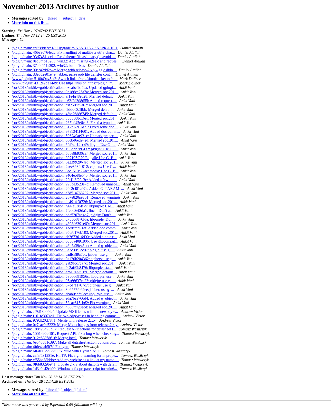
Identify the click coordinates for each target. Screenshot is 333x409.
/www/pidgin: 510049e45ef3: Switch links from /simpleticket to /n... (65, 79)
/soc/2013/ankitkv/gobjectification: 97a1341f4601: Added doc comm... (66, 131)
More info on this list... (30, 22)
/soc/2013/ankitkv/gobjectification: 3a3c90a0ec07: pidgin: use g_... (63, 250)
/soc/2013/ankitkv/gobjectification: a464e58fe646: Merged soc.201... (65, 175)
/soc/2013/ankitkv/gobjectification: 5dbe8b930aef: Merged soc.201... (65, 153)
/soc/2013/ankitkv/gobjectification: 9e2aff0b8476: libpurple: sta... (62, 268)
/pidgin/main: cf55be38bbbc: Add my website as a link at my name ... (65, 360)
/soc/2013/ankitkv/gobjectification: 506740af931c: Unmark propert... (65, 136)
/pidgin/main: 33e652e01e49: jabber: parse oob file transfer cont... (63, 74)
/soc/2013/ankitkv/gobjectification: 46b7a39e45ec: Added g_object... (65, 246)
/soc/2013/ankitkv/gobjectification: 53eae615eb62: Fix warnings (61, 303)
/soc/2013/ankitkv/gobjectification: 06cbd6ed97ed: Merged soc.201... (65, 140)
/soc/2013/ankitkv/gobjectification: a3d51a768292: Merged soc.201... (65, 193)
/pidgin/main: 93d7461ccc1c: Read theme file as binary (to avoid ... (64, 57)
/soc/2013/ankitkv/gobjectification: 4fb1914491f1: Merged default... (64, 272)
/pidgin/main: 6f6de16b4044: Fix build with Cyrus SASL (56, 351)
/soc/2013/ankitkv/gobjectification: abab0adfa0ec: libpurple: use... (62, 294)
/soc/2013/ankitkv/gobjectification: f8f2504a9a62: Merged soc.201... (65, 105)
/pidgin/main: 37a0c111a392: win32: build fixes (49, 65)
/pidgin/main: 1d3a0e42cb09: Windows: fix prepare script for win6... (65, 369)
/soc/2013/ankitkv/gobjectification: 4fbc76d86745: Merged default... (64, 114)
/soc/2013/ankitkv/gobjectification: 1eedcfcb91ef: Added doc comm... (65, 228)
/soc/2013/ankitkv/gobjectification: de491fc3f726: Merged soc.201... (65, 202)
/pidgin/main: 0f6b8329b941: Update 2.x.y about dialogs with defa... (65, 364)
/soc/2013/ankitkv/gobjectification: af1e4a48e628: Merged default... (64, 96)
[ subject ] (68, 18)
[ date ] (82, 18)
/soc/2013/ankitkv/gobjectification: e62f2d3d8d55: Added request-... (64, 101)
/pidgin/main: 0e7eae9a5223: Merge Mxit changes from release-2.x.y (65, 325)
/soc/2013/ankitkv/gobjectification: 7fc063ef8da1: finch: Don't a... (63, 210)
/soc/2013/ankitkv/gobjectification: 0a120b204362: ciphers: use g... (64, 259)
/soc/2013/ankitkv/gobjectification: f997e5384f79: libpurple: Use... (63, 206)
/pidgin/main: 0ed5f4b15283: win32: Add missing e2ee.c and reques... (66, 61)
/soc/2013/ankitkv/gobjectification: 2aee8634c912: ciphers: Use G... (64, 166)
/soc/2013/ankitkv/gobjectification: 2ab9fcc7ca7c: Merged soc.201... (65, 263)
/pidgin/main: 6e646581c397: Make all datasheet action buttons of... (64, 342)
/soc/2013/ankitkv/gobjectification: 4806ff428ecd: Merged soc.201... (65, 307)
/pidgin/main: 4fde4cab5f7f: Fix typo (40, 347)
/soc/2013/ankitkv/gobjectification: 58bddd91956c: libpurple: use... (63, 276)
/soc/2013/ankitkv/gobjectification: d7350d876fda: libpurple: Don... (64, 219)
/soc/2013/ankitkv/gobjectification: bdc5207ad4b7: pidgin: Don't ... (64, 215)
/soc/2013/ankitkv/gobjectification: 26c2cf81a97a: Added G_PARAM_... (68, 188)
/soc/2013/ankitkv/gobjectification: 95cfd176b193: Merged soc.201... (65, 232)
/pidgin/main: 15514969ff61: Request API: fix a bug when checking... (66, 333)
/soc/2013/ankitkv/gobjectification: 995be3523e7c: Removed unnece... (66, 184)
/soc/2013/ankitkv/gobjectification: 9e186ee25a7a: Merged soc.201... (65, 92)
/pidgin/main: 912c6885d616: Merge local (44, 338)
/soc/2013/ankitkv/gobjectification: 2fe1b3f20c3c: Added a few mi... (64, 180)
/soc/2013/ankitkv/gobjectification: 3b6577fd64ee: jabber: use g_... (63, 289)
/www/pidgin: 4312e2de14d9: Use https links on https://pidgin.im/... (64, 83)
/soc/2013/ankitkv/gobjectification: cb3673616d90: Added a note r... (64, 237)
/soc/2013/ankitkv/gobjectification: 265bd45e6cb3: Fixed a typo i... (64, 123)
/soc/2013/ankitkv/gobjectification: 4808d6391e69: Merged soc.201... (65, 224)
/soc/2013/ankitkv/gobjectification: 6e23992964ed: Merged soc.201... (65, 162)
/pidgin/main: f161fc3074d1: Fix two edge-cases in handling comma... (66, 316)
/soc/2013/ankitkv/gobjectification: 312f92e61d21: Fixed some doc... (65, 127)
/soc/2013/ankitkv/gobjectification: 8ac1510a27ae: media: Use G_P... (65, 171)
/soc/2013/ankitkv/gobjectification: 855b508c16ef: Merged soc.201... (65, 118)
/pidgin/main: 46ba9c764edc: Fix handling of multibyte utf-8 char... (64, 52)
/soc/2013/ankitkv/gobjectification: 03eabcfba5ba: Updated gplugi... (64, 87)
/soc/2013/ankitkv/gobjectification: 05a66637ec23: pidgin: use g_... (64, 281)
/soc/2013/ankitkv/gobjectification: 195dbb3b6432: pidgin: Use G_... (65, 149)
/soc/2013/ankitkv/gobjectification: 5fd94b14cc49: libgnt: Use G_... (64, 145)
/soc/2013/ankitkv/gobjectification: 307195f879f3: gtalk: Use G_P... (64, 158)
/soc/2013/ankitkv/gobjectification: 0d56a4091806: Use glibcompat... (65, 241)
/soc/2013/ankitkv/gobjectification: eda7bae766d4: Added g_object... (65, 298)
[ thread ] (52, 18)
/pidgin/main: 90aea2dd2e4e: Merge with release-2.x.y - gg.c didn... (64, 70)
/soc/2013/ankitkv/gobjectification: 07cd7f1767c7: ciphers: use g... (63, 285)
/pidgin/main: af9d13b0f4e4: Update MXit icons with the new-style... (65, 311)
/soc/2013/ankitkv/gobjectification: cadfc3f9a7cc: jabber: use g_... (62, 254)
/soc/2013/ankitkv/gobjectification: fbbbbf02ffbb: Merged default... (63, 109)
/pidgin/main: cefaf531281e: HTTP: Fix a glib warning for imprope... (65, 355)
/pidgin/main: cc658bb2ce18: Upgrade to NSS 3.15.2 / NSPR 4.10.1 (65, 48)
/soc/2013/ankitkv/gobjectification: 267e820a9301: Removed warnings (66, 197)
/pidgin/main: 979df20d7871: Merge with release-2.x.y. (55, 320)
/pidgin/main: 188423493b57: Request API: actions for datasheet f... (64, 329)
